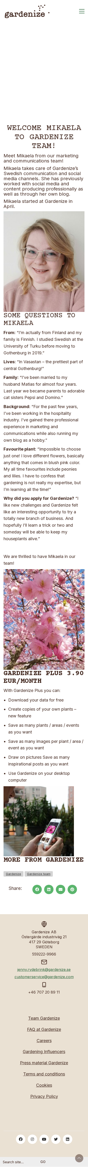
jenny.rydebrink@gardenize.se (44, 969)
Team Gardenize (44, 1018)
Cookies (44, 1085)
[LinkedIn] (49, 889)
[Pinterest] (72, 889)
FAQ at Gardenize (44, 1029)
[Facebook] (37, 889)
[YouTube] (44, 1139)
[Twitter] (56, 1139)
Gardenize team (38, 874)
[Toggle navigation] (81, 11)
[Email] (60, 889)
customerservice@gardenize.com (44, 976)
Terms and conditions (44, 1074)
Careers (44, 1040)
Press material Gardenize (44, 1062)
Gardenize (13, 874)
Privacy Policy (44, 1096)
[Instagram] (32, 1139)
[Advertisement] (44, 78)
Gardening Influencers (44, 1051)
